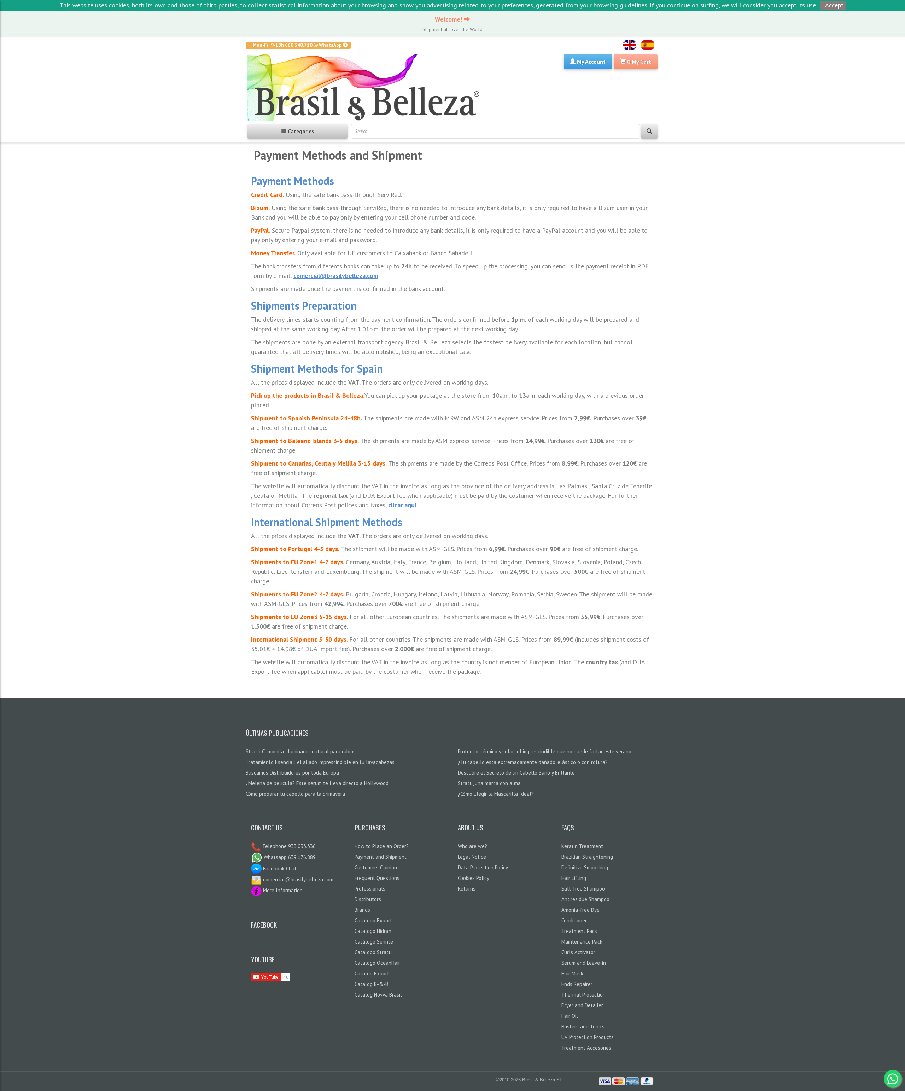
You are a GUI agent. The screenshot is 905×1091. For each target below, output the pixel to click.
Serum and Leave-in (583, 962)
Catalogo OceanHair (377, 962)
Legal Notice (472, 856)
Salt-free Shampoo (583, 888)
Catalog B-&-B (371, 984)
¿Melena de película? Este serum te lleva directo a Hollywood (317, 783)
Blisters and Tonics (583, 1026)
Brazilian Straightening (587, 856)
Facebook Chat (279, 868)
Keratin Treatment (582, 846)
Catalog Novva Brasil (378, 994)
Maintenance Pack (581, 941)
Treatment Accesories (586, 1047)
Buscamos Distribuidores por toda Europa (292, 772)
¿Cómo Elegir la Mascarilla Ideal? (496, 793)
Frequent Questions (377, 878)
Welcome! (449, 19)
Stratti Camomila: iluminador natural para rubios (301, 751)
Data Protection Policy (483, 867)
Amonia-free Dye (580, 909)
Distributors (368, 899)
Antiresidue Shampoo (585, 899)
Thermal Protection (583, 994)
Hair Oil (569, 1016)
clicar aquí (402, 505)
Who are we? (472, 846)
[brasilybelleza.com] (366, 87)
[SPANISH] (647, 45)
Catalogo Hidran (373, 931)
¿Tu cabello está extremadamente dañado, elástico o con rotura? (533, 762)
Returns (466, 888)
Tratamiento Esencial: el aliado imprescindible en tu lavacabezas (320, 762)
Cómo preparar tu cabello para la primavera (295, 793)
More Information (282, 890)
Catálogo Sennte (374, 941)
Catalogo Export (373, 920)
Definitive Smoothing (584, 867)
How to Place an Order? (382, 846)
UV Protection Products (587, 1037)
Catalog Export (372, 973)
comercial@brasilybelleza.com (335, 276)
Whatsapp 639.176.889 (289, 857)
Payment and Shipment (381, 856)
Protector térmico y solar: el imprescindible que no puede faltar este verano (544, 751)
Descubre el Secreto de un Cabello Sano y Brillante (516, 772)
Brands (362, 909)
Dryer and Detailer (582, 1005)
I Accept (832, 5)
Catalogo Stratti (373, 952)
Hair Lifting (573, 878)
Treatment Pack (579, 931)
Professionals (370, 888)
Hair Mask (572, 973)
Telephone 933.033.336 (288, 846)
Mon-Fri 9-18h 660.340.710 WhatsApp (298, 45)
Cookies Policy (473, 878)
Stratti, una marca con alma (489, 783)
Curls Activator (578, 952)
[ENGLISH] (629, 45)
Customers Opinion (376, 867)
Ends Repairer (576, 984)
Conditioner (574, 920)
